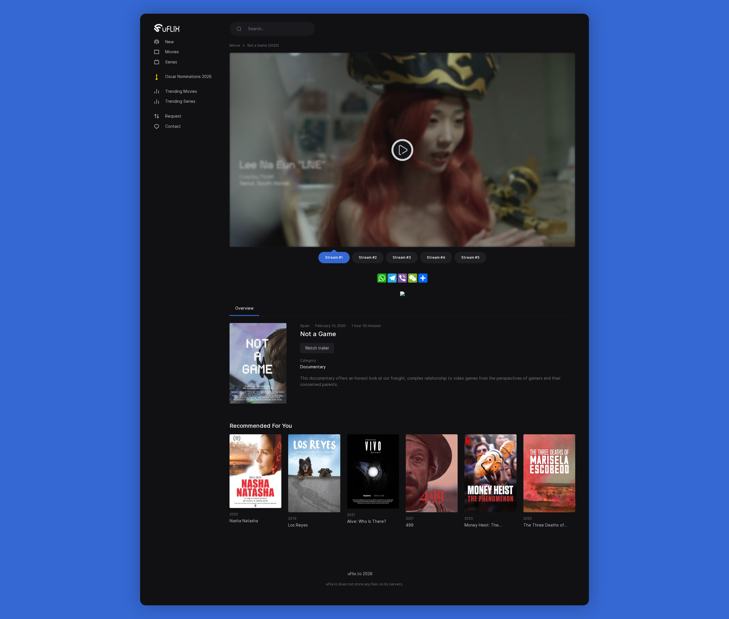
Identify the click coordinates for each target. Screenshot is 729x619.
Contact (173, 126)
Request (173, 116)
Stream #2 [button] (368, 257)
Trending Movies (181, 91)
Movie (235, 45)
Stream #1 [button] (334, 257)
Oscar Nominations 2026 (188, 76)
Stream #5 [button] (470, 257)
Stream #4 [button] (436, 257)
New (169, 41)
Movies (172, 51)
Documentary (313, 366)
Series (171, 61)
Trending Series (180, 101)
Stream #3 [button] (402, 257)
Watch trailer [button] (317, 348)
